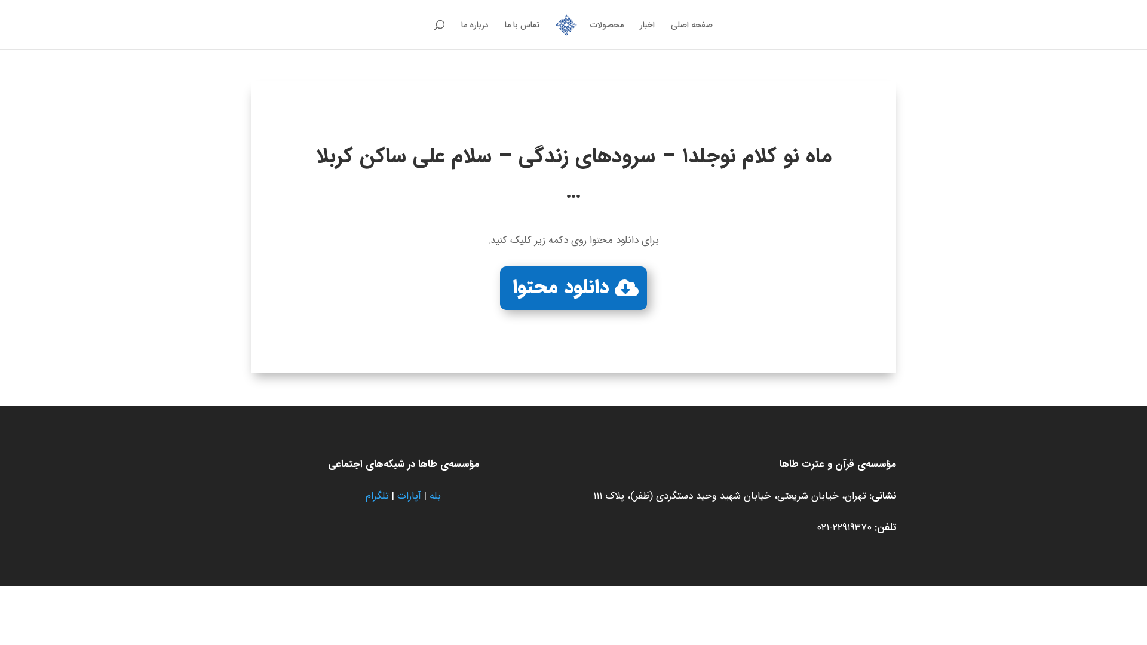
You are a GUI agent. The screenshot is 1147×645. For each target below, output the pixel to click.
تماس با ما (522, 26)
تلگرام (377, 496)
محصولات (607, 26)
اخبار (647, 26)
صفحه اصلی (692, 26)
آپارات (409, 496)
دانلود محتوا (561, 288)
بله (435, 496)
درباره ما (475, 26)
